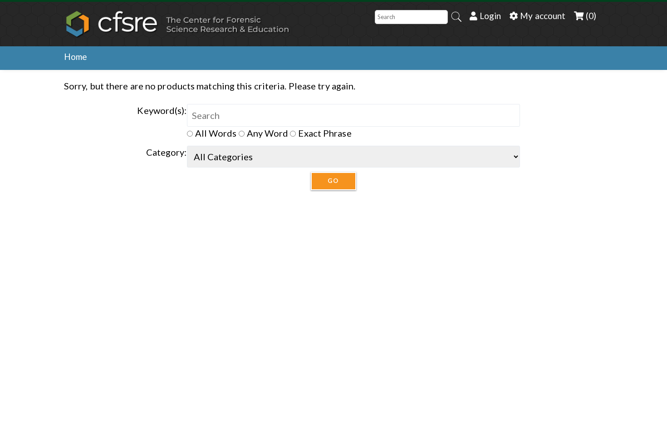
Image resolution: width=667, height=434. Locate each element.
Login (489, 15)
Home (75, 56)
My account (541, 15)
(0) (590, 15)
